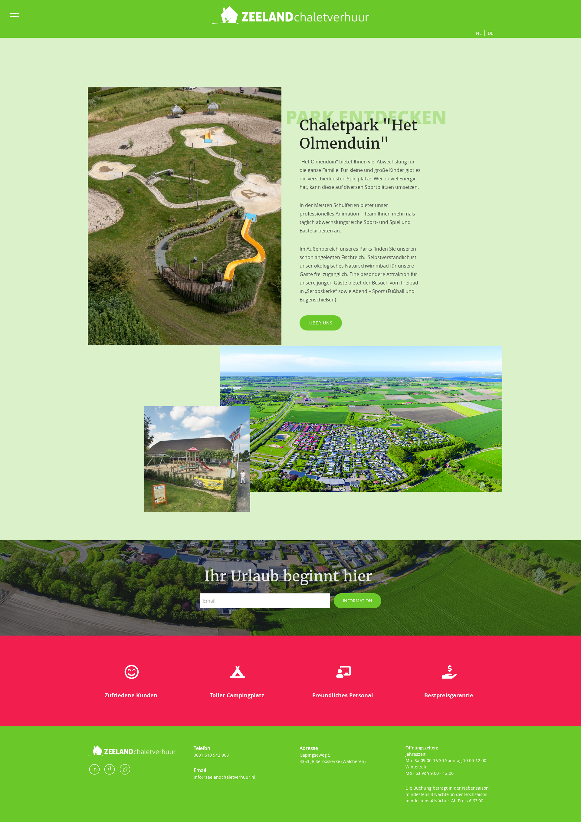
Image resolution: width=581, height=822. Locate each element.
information (357, 600)
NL (478, 33)
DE (490, 33)
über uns (321, 323)
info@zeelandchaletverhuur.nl (224, 777)
